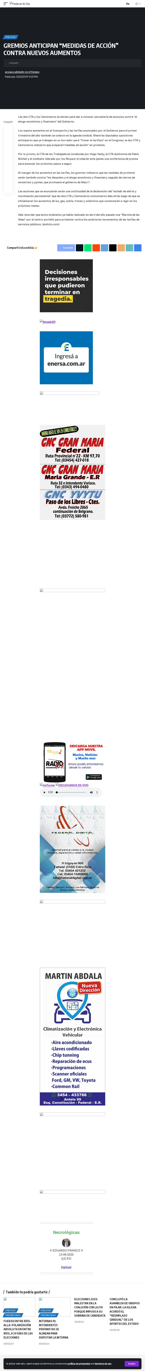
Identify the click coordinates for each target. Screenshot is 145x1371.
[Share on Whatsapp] (33, 63)
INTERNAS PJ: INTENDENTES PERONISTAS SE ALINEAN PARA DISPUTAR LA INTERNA (53, 1329)
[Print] (60, 63)
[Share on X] (27, 63)
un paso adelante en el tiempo (22, 71)
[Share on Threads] (44, 63)
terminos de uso (103, 1363)
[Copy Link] (55, 63)
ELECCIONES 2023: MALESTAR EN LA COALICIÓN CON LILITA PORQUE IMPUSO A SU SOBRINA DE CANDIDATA (89, 1307)
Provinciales (13, 1315)
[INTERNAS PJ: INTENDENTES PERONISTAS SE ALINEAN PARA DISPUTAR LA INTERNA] (55, 1306)
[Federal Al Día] (20, 3)
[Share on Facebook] (22, 63)
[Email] (49, 63)
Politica (10, 37)
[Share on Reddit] (8, 146)
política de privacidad (79, 1363)
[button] (132, 1364)
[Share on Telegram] (38, 63)
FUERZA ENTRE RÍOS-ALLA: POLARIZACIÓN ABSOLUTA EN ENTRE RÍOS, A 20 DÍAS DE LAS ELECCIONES (18, 1329)
